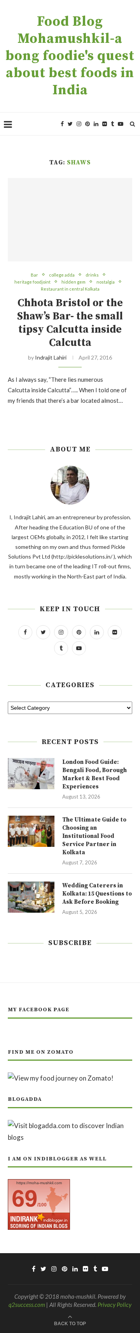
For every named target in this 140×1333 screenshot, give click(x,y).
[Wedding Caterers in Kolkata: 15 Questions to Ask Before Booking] (31, 897)
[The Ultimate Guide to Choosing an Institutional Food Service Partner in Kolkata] (31, 831)
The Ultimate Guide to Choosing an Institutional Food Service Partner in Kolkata (94, 836)
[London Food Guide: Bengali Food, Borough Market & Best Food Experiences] (31, 773)
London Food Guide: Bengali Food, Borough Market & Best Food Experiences (94, 774)
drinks (92, 274)
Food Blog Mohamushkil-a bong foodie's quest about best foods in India (70, 56)
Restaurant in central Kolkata (70, 288)
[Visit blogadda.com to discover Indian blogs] (70, 1125)
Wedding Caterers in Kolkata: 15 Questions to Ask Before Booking (97, 894)
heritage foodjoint (32, 281)
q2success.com (27, 1304)
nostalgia (105, 281)
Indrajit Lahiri (50, 357)
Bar (34, 274)
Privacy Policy (114, 1304)
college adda (62, 274)
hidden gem (73, 281)
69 (24, 1198)
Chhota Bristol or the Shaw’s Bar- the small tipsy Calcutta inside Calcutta (70, 322)
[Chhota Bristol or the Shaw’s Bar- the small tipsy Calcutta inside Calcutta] (70, 219)
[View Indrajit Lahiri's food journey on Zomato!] (61, 1078)
